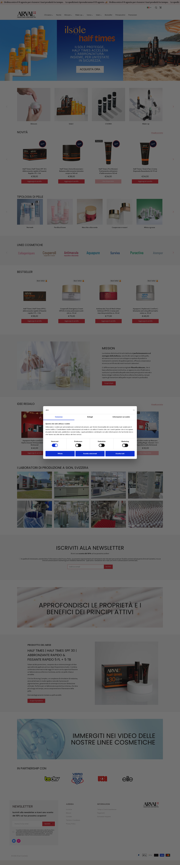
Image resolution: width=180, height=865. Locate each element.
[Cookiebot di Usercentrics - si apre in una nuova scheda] (125, 410)
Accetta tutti (120, 454)
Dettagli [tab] (90, 417)
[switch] (78, 445)
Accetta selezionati (90, 454)
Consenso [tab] (58, 417)
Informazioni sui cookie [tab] (121, 417)
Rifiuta (60, 454)
